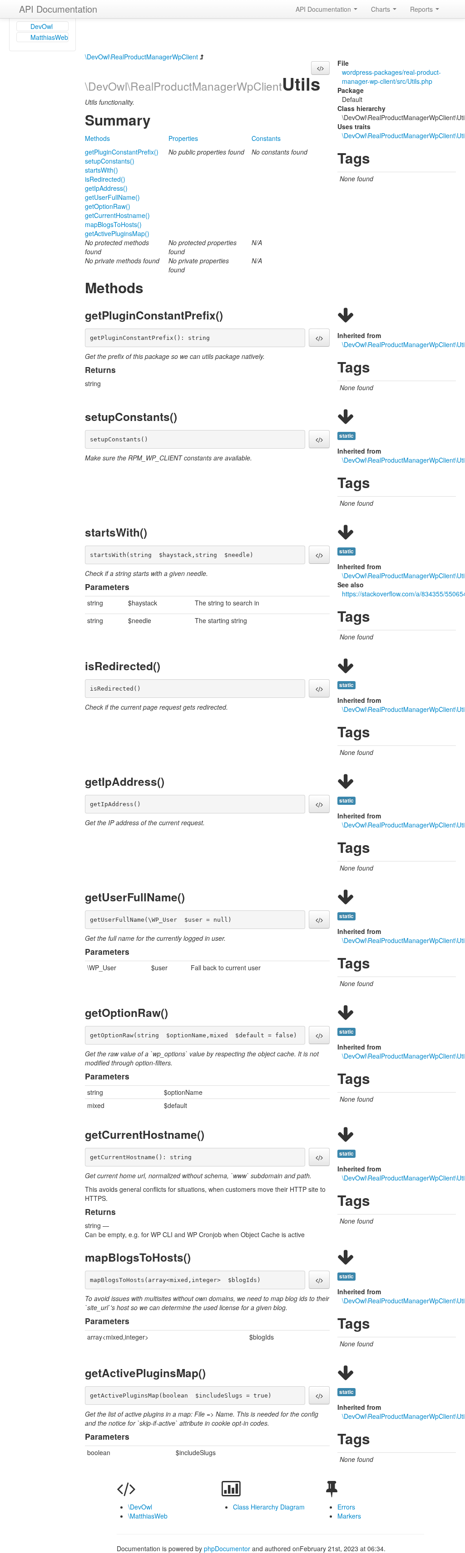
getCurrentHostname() (117, 215)
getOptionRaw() (107, 206)
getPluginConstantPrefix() (121, 151)
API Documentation (58, 8)
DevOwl (41, 26)
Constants (266, 138)
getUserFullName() (112, 197)
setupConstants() (109, 160)
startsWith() (101, 169)
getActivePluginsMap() (117, 233)
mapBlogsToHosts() (113, 224)
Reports (422, 9)
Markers (349, 1515)
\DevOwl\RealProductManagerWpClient (141, 56)
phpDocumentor (228, 1548)
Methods (97, 138)
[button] (320, 68)
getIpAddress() (106, 188)
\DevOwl (140, 1506)
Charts (381, 9)
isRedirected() (105, 179)
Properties (183, 138)
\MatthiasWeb (148, 1515)
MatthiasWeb (49, 37)
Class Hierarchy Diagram (269, 1506)
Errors (346, 1506)
